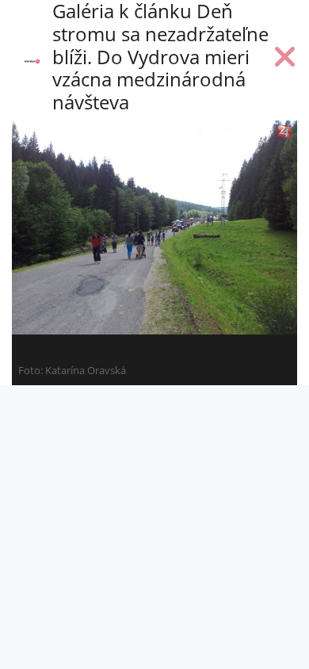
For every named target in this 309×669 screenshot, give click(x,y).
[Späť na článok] (285, 60)
